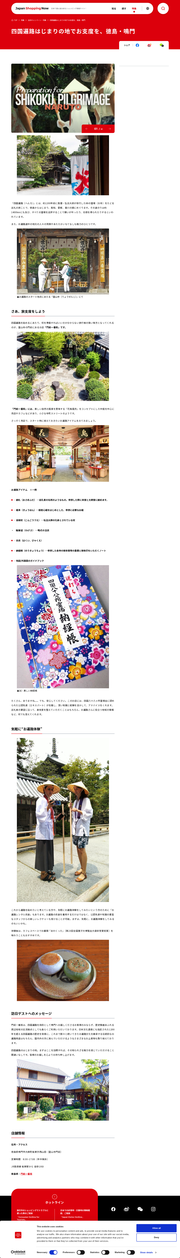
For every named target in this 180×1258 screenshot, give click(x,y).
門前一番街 (26, 1173)
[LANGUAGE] (147, 8)
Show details (146, 1252)
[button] (86, 128)
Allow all (156, 1228)
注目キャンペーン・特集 (37, 20)
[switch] (81, 1252)
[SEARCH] (163, 8)
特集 (22, 20)
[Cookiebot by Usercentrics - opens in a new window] (18, 1252)
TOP (15, 20)
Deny (156, 1237)
